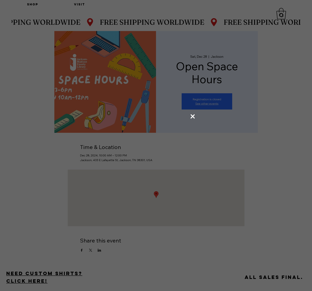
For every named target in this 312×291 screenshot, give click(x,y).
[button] (193, 116)
